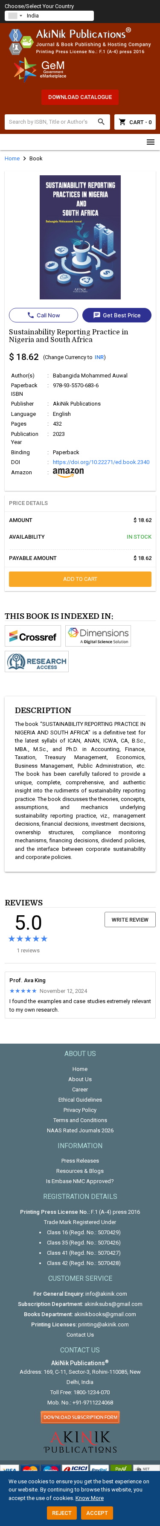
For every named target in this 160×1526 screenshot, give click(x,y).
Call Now (43, 315)
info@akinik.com (106, 1294)
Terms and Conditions (80, 1120)
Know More (90, 1498)
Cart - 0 (135, 122)
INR (99, 357)
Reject (62, 1513)
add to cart (80, 579)
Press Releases (80, 1161)
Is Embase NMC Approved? (80, 1181)
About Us (80, 1079)
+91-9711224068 (93, 1402)
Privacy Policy (80, 1110)
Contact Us (80, 1335)
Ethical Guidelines (80, 1100)
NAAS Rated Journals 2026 (80, 1130)
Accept (97, 1513)
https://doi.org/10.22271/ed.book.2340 (101, 462)
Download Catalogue (80, 97)
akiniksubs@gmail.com (113, 1304)
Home (80, 1069)
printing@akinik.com (103, 1324)
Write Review (130, 920)
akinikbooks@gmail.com (105, 1314)
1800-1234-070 (91, 1392)
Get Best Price (117, 315)
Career (80, 1089)
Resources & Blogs (80, 1171)
